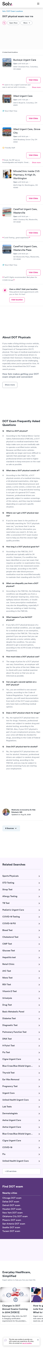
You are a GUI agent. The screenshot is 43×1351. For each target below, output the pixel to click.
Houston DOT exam (11, 1209)
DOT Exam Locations (15, 11)
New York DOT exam (12, 1212)
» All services (10, 1171)
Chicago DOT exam (11, 1197)
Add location (17, 299)
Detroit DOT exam (11, 1205)
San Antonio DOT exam (13, 1223)
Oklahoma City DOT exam (15, 1216)
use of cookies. (27, 1343)
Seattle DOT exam (11, 1227)
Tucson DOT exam (11, 1231)
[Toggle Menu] (36, 4)
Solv (4, 11)
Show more (36, 87)
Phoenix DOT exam (11, 1220)
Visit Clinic (33, 80)
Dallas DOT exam (10, 1201)
